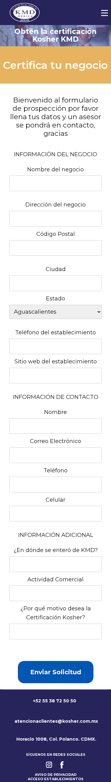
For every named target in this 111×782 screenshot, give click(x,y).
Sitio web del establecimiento (55, 361)
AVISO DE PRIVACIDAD (55, 774)
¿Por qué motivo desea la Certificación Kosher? (55, 613)
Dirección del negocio (55, 204)
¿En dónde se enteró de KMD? (56, 550)
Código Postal (55, 234)
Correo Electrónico (55, 441)
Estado (55, 298)
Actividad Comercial (55, 579)
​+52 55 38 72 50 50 (54, 701)
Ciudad (56, 269)
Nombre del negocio (55, 169)
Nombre (55, 412)
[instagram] (49, 765)
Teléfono (55, 470)
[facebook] (62, 765)
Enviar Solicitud (55, 672)
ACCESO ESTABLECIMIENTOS (56, 779)
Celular (55, 499)
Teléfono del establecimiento (55, 332)
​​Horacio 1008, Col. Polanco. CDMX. (55, 739)
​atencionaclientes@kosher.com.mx (55, 721)
